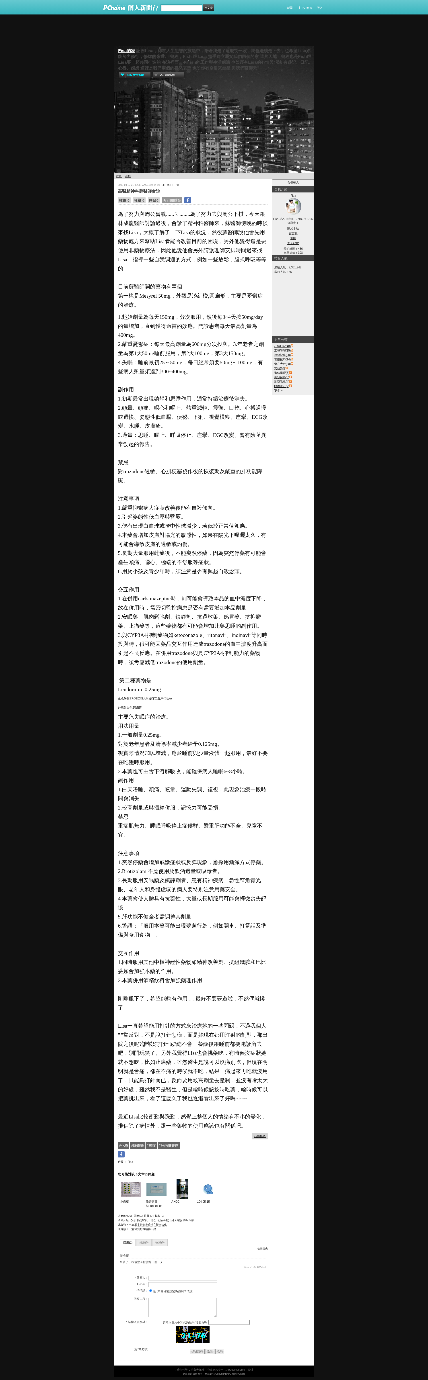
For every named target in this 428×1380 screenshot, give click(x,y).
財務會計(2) (281, 386)
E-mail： (142, 1284)
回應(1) (127, 1242)
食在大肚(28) (282, 364)
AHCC (175, 1201)
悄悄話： (142, 1290)
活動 (128, 176)
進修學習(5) (281, 372)
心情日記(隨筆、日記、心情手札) (149, 1220)
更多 (279, 390)
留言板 (293, 233)
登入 (320, 7)
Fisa (130, 1161)
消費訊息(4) (281, 381)
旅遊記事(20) (282, 355)
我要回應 (262, 1248)
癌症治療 (188, 1220)
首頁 (119, 176)
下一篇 (175, 185)
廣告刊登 (182, 1369)
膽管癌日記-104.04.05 (154, 1203)
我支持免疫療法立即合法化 (151, 1224)
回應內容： (141, 1298)
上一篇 (166, 185)
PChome (307, 7)
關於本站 (293, 228)
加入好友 (293, 243)
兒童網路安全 (215, 1369)
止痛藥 (124, 1201)
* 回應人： (141, 1277)
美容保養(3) (281, 377)
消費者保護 (197, 1369)
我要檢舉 (260, 1136)
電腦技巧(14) (282, 359)
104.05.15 (203, 1201)
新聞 (289, 7)
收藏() (160, 1242)
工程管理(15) (282, 350)
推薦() (143, 1242)
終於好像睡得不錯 (145, 1229)
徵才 (250, 1369)
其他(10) (279, 368)
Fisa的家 (126, 50)
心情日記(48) (282, 346)
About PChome (235, 1369)
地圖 (293, 238)
